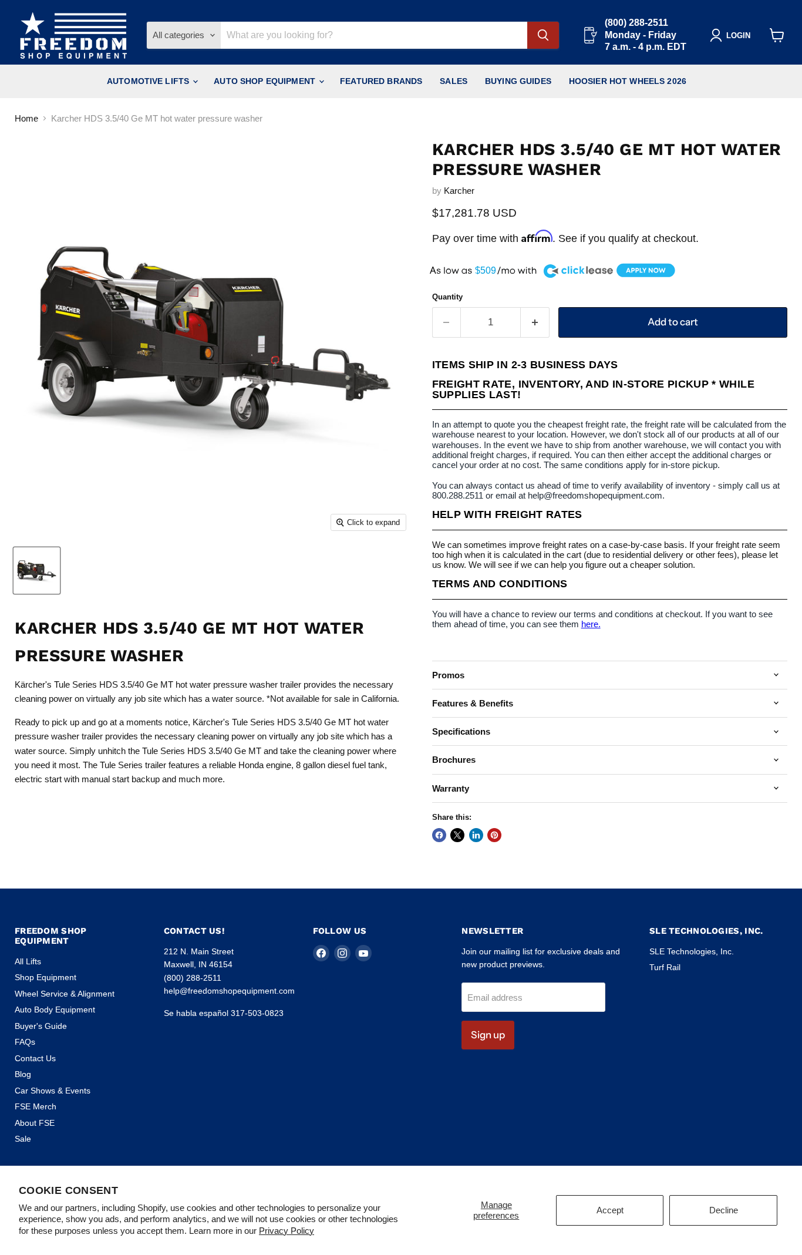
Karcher (459, 191)
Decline (723, 1210)
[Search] (543, 35)
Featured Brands (381, 81)
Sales (453, 81)
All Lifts (28, 961)
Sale (23, 1138)
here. (591, 624)
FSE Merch (35, 1106)
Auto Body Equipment (55, 1009)
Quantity (447, 296)
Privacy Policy (286, 1231)
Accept (610, 1210)
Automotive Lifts (149, 81)
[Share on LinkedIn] (476, 835)
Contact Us (35, 1058)
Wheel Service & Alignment (64, 993)
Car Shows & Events (52, 1090)
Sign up (488, 1035)
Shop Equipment (45, 977)
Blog (23, 1074)
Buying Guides (518, 81)
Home (26, 118)
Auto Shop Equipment (266, 81)
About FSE (35, 1123)
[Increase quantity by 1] (535, 322)
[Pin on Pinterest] (494, 835)
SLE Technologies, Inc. (691, 951)
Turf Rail (664, 967)
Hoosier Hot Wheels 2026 (627, 81)
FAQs (25, 1042)
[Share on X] (457, 835)
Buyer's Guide (41, 1026)
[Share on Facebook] (439, 835)
